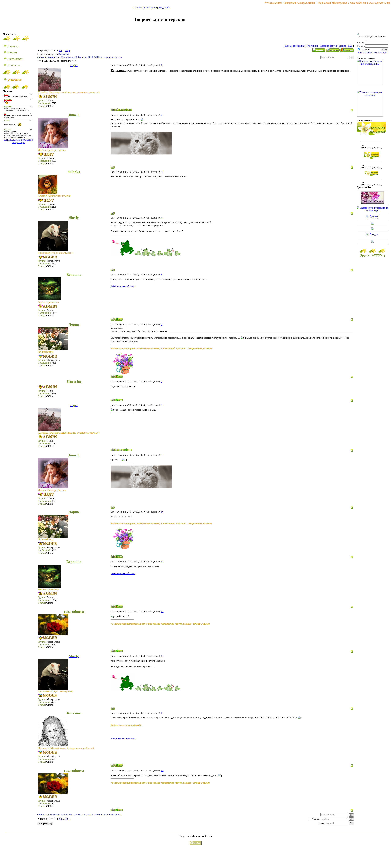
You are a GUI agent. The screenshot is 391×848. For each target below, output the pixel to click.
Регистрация (150, 7)
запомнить (365, 49)
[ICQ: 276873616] (128, 109)
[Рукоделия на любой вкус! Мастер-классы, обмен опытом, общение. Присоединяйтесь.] (372, 210)
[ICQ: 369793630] (119, 376)
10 (162, 511)
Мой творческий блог (123, 286)
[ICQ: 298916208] (119, 650)
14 (162, 713)
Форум (40, 57)
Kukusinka (63, 54)
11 (162, 561)
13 (162, 656)
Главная (138, 7)
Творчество (53, 57)
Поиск (342, 46)
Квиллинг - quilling (71, 57)
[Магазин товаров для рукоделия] (370, 115)
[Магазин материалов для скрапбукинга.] (370, 84)
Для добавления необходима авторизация (18, 141)
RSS (167, 7)
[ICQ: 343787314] (119, 319)
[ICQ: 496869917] (119, 765)
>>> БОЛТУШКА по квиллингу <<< (103, 57)
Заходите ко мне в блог (123, 738)
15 (162, 770)
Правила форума (328, 46)
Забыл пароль (365, 52)
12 (162, 611)
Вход (161, 7)
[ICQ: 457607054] (119, 400)
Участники (312, 46)
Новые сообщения (294, 46)
